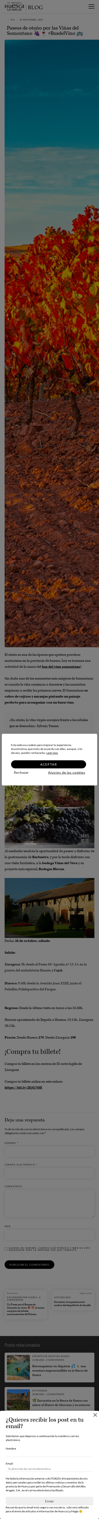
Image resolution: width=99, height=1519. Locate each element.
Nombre (11, 1448)
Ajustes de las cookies (66, 772)
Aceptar (48, 764)
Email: (9, 1463)
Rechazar (21, 772)
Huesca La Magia (68, 1511)
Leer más (52, 753)
